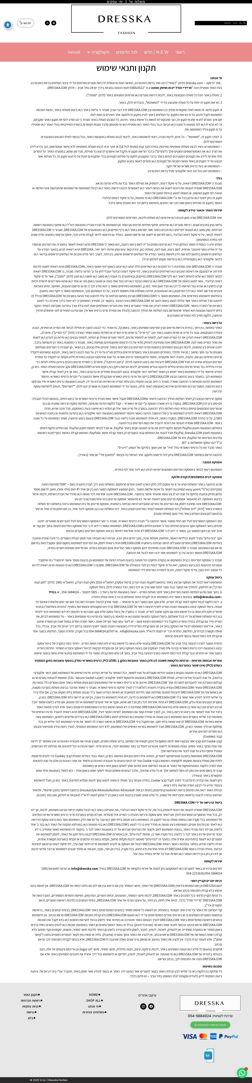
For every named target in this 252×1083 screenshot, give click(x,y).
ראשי (179, 52)
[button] (210, 1025)
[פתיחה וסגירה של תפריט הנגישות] (8, 25)
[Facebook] (53, 23)
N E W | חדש (156, 52)
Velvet (74, 52)
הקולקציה (100, 52)
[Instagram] (47, 23)
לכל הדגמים (126, 52)
